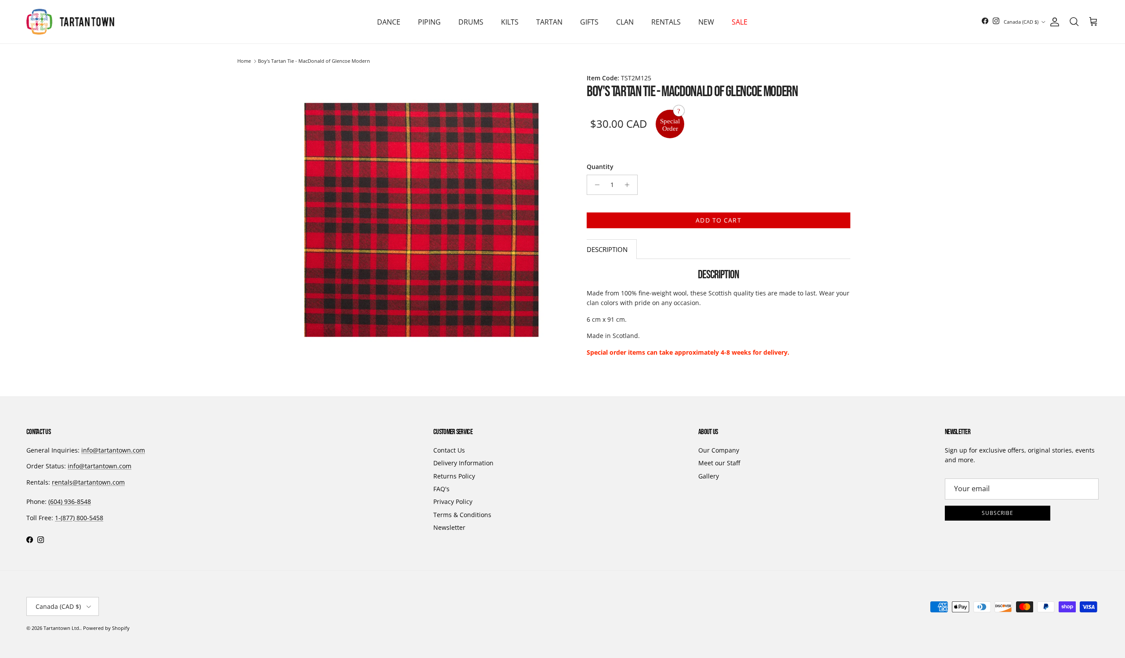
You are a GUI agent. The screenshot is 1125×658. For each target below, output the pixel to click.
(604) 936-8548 (69, 501)
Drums (470, 22)
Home (244, 61)
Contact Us (449, 450)
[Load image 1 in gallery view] (421, 219)
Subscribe (998, 513)
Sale (740, 22)
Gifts (589, 22)
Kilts (510, 22)
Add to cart (718, 220)
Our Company (718, 450)
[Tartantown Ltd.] (70, 22)
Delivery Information (463, 463)
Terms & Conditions (462, 515)
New (706, 22)
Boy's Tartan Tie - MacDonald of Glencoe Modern (314, 61)
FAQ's (441, 489)
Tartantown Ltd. (62, 628)
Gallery (708, 476)
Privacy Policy (452, 501)
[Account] (1053, 22)
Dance (388, 22)
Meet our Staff (719, 463)
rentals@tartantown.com (88, 482)
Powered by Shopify (106, 628)
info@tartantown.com (113, 450)
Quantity (600, 166)
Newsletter (449, 527)
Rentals (666, 22)
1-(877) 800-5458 (79, 518)
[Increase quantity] (629, 184)
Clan (625, 22)
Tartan (549, 22)
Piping (429, 22)
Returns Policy (454, 476)
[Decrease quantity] (594, 184)
